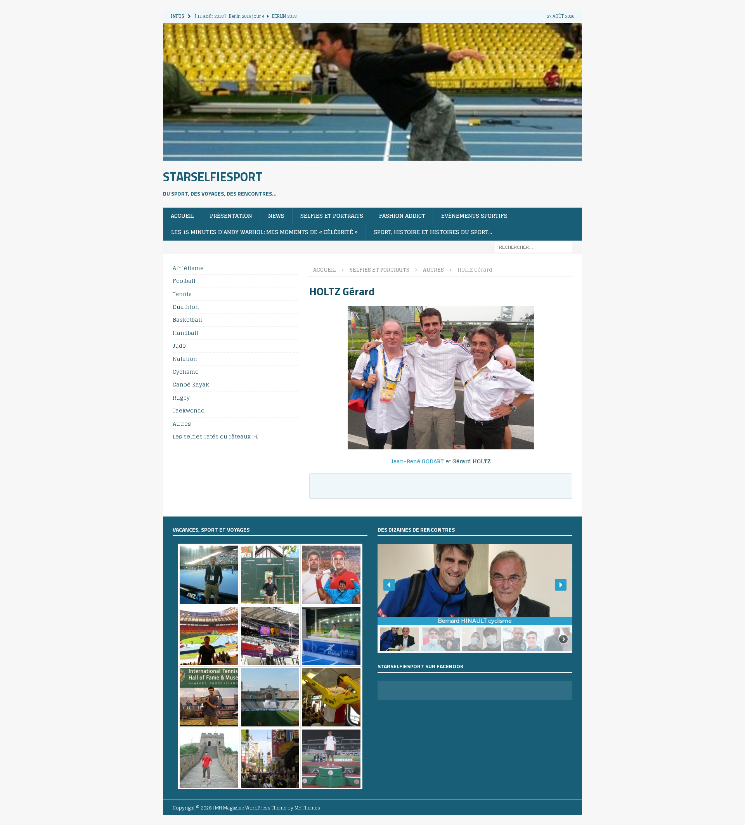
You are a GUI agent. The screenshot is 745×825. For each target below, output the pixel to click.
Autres (182, 423)
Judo (179, 345)
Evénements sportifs (474, 215)
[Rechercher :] (533, 246)
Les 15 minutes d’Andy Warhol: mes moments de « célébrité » (264, 232)
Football (184, 281)
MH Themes (307, 808)
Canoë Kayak (191, 384)
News (276, 215)
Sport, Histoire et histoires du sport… (433, 232)
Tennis (182, 294)
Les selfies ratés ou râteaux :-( (215, 436)
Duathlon (186, 307)
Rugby (181, 397)
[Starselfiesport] (372, 156)
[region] (475, 598)
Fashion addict (402, 215)
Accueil (182, 215)
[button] (389, 585)
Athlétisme (188, 268)
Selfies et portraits (331, 215)
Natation (185, 359)
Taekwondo (188, 410)
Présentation (231, 215)
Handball (185, 333)
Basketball (187, 319)
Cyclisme (186, 371)
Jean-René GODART (417, 461)
